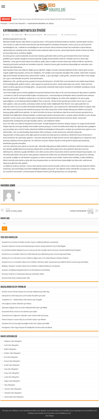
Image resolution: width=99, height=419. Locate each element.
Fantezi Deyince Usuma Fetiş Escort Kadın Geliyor (20, 319)
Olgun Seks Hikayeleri (12, 381)
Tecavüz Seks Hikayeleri (12, 389)
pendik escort (92, 411)
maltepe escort (17, 411)
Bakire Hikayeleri (10, 349)
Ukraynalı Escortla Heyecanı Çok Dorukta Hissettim (20, 296)
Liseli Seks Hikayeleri (11, 377)
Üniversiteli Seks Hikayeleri (14, 397)
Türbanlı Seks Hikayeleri (13, 393)
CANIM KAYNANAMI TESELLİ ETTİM (81, 211)
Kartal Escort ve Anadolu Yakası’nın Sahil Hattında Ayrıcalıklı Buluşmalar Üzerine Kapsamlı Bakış (36, 254)
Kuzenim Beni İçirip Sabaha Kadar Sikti (16, 278)
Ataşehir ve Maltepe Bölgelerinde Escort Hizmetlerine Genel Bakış (26, 270)
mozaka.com (7, 411)
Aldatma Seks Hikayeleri (13, 341)
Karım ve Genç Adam (14, 210)
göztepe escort (80, 411)
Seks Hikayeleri (9, 385)
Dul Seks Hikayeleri (11, 357)
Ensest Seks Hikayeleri (18, 23)
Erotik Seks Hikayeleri (12, 365)
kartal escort (43, 413)
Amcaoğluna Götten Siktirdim (12, 304)
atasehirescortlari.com (31, 411)
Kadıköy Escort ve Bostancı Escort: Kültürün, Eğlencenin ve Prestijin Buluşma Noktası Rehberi (35, 258)
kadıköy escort (69, 411)
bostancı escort (54, 413)
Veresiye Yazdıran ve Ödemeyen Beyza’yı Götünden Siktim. (23, 274)
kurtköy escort (33, 413)
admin (7, 35)
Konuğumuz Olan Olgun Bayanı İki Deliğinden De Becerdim (23, 327)
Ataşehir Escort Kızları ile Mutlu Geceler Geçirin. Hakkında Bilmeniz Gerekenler (30, 242)
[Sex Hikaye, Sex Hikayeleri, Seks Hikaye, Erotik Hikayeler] (49, 7)
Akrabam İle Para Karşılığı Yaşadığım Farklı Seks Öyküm (22, 323)
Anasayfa (4, 23)
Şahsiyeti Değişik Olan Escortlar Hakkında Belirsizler (21, 308)
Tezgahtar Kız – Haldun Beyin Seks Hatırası (17, 300)
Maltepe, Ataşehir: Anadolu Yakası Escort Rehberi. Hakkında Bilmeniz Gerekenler (31, 266)
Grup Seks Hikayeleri (11, 373)
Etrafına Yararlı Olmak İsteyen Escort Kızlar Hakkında (21, 292)
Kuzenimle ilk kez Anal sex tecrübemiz (15, 312)
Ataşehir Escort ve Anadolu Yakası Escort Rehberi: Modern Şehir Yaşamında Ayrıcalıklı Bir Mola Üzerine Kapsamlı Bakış (45, 262)
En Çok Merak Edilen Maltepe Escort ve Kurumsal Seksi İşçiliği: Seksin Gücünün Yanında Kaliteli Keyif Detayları (41, 250)
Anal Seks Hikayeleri (11, 345)
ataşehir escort (45, 411)
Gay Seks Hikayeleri (11, 369)
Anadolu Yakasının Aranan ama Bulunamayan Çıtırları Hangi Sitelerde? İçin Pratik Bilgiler (44, 19)
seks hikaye (49, 416)
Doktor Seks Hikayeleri (12, 353)
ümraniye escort (58, 411)
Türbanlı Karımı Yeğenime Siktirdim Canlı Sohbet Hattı (21, 315)
